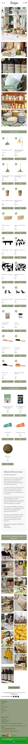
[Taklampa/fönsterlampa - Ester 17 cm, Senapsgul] (3, 163)
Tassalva (16, 322)
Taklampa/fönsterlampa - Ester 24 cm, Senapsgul (20, 176)
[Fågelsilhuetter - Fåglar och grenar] (15, 262)
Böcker (2, 708)
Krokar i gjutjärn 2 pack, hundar (20, 299)
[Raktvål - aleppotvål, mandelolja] (15, 188)
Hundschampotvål (5, 322)
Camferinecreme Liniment (20, 432)
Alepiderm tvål (7, 456)
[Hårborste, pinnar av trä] (3, 335)
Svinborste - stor (5, 372)
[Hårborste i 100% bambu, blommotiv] (15, 360)
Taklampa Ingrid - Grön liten (7, 150)
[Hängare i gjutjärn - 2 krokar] (3, 237)
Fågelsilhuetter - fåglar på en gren (19, 250)
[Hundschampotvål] (3, 310)
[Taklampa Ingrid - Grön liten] (3, 137)
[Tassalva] (15, 310)
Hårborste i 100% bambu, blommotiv (19, 373)
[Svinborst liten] (15, 335)
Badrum (3, 703)
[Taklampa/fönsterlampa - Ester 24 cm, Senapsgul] (15, 163)
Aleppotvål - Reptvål (5, 225)
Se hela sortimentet (14, 687)
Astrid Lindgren (4, 706)
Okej (14, 741)
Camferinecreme (8, 432)
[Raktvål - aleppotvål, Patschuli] (3, 188)
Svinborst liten (17, 347)
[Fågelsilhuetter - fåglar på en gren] (15, 237)
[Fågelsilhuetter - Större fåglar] (3, 262)
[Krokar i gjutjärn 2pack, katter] (3, 287)
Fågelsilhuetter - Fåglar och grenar (19, 275)
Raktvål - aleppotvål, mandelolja (18, 201)
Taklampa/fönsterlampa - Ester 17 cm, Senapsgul (7, 176)
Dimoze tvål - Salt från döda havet (19, 226)
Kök (2, 712)
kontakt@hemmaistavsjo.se (10, 692)
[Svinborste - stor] (3, 360)
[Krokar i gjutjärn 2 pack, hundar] (15, 287)
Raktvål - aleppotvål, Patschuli (7, 200)
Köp (8, 158)
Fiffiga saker (3, 710)
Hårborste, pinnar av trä (6, 347)
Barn (2, 705)
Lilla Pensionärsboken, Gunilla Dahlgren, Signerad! (7, 407)
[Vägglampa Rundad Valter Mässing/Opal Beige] (15, 137)
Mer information (10, 739)
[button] (7, 551)
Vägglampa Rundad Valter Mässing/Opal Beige (19, 150)
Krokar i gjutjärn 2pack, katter (7, 299)
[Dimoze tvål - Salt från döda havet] (15, 213)
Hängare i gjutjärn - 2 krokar (7, 249)
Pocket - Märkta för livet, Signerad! (20, 407)
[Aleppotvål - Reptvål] (3, 213)
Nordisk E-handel (14, 694)
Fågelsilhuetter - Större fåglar (7, 274)
